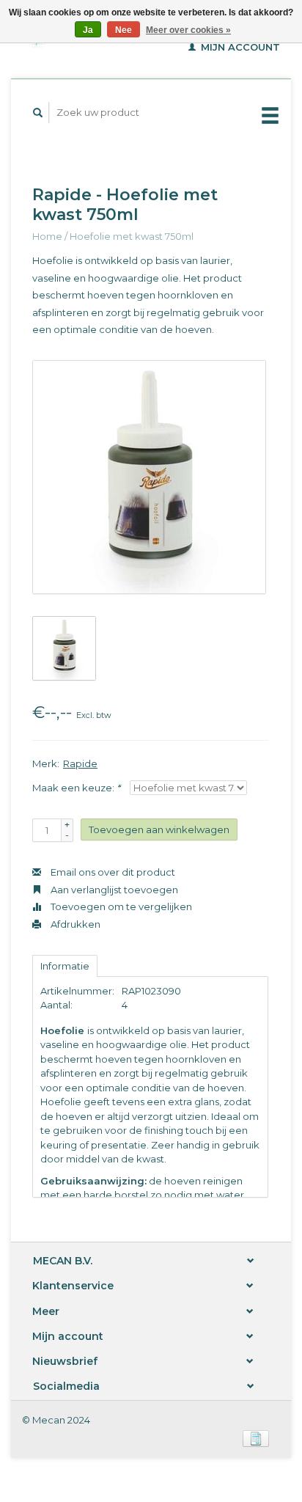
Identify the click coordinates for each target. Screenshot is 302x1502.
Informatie (64, 966)
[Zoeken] (38, 112)
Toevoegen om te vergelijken (120, 906)
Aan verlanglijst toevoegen (113, 889)
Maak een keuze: (76, 788)
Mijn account (239, 47)
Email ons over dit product (111, 872)
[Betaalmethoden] (256, 1437)
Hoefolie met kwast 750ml (132, 236)
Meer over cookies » (188, 30)
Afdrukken (74, 924)
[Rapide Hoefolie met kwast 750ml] (149, 477)
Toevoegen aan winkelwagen (159, 829)
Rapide (80, 763)
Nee (123, 30)
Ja (88, 30)
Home (47, 236)
